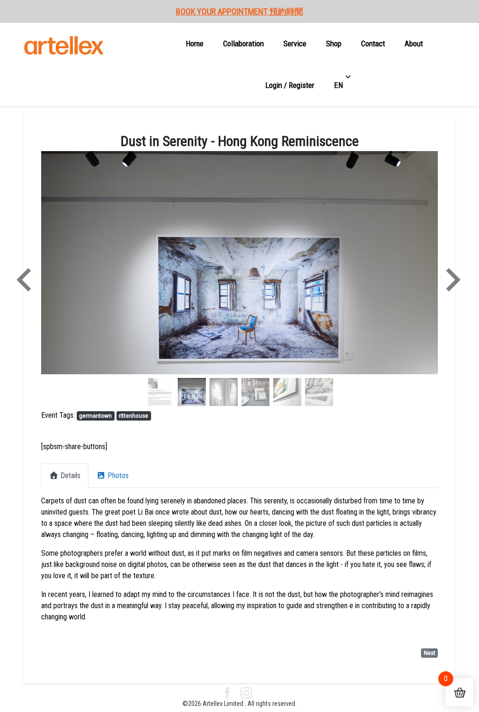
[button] (71, 279)
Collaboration (243, 43)
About (414, 43)
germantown (95, 415)
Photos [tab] (118, 475)
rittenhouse (133, 415)
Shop (333, 43)
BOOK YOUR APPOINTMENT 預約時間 (239, 11)
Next (429, 652)
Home (194, 43)
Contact (373, 43)
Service (294, 43)
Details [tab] (70, 475)
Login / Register (289, 85)
